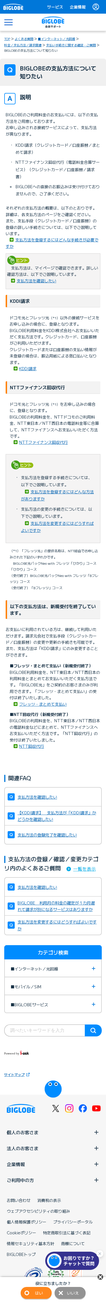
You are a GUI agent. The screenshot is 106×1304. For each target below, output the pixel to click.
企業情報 (78, 7)
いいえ (73, 1293)
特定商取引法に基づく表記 (66, 1232)
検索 (93, 1030)
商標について (73, 1243)
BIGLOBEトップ (21, 1254)
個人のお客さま (22, 1132)
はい (39, 1293)
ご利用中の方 (20, 1180)
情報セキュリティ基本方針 (30, 1243)
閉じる (100, 1277)
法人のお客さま (22, 1148)
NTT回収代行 (31, 746)
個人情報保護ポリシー (26, 1222)
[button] (73, 1261)
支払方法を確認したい (36, 280)
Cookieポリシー (21, 1232)
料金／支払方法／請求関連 (23, 45)
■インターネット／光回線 (56, 38)
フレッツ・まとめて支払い (43, 704)
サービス (55, 7)
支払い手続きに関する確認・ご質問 (71, 45)
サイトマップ (14, 1074)
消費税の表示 (49, 1200)
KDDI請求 (27, 368)
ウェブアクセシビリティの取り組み (38, 1211)
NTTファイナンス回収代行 (43, 442)
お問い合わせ (19, 1200)
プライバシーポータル (73, 1222)
